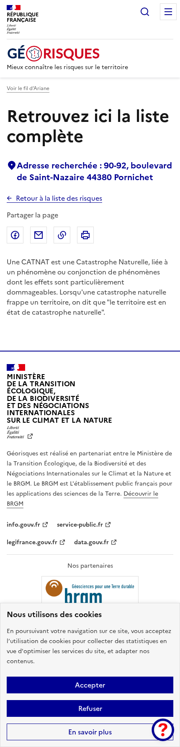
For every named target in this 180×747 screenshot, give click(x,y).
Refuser (90, 708)
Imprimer (85, 235)
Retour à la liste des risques (59, 198)
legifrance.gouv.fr (32, 542)
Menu (168, 11)
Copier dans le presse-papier (62, 235)
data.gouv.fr (91, 542)
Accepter (90, 685)
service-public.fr (80, 524)
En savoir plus (90, 732)
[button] (163, 730)
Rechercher (144, 11)
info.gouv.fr (23, 524)
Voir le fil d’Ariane (28, 88)
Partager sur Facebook (15, 235)
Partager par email (38, 235)
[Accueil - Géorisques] (67, 53)
